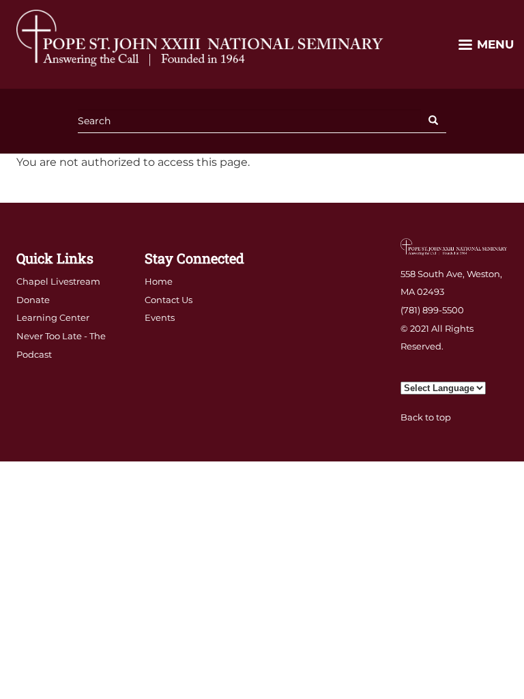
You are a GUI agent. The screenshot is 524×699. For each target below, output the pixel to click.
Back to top (426, 417)
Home (159, 281)
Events (160, 317)
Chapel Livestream (58, 281)
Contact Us (168, 299)
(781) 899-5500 (432, 309)
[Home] (200, 37)
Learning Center (52, 317)
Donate (33, 299)
